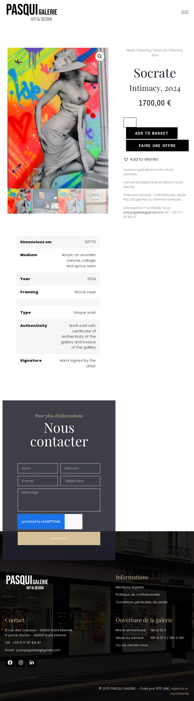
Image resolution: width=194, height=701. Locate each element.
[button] (99, 56)
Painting (144, 50)
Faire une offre (157, 145)
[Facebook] (10, 662)
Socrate (155, 72)
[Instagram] (21, 662)
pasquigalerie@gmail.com (144, 212)
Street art (160, 50)
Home (131, 50)
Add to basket (151, 133)
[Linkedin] (31, 662)
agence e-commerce (179, 691)
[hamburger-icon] (185, 12)
